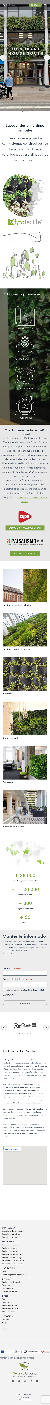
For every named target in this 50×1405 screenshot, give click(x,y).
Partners (5, 1329)
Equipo (4, 1322)
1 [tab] (20, 1033)
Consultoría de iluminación (12, 1231)
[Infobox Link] (25, 318)
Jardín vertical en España (12, 1264)
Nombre (12, 968)
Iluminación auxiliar (9, 1291)
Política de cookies (25, 1400)
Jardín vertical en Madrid (12, 1251)
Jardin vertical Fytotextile (11, 1282)
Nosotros (5, 1319)
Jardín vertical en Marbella (12, 1254)
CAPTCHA (8, 994)
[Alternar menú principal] (45, 5)
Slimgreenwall (7, 1288)
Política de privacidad (25, 1394)
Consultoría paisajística (11, 1234)
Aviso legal (25, 1397)
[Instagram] (25, 1381)
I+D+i (4, 1325)
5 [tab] (30, 1033)
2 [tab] (22, 1033)
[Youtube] (37, 1381)
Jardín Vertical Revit (9, 1305)
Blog (3, 1299)
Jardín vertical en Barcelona (13, 1261)
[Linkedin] (31, 1381)
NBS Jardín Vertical (9, 1312)
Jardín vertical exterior (10, 1248)
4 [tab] (27, 1033)
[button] (35, 5)
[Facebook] (13, 1381)
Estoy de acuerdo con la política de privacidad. (25, 990)
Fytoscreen (6, 1285)
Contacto (5, 1302)
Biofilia (4, 1271)
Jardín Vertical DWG (10, 1308)
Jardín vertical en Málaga (12, 1257)
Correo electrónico (17, 979)
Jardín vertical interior (10, 1245)
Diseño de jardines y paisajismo (14, 1274)
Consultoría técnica (9, 1237)
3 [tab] (25, 1033)
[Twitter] (19, 1381)
